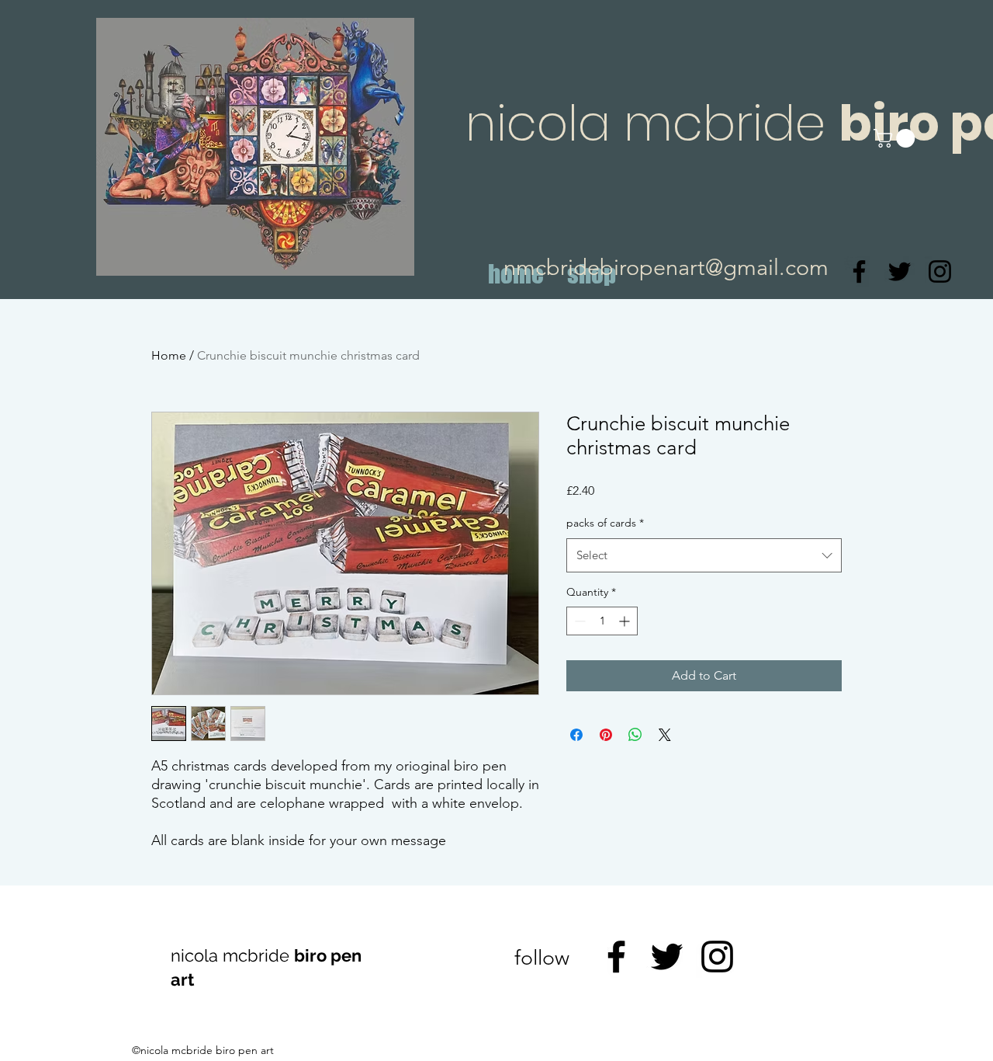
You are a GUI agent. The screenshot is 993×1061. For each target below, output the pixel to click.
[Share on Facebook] (576, 734)
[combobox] (704, 555)
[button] (896, 138)
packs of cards (605, 523)
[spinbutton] (602, 621)
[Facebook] (859, 271)
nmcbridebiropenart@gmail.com (666, 266)
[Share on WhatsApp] (635, 734)
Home (168, 355)
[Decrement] (578, 621)
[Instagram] (940, 271)
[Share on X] (665, 734)
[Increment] (625, 621)
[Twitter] (899, 271)
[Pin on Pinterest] (606, 734)
